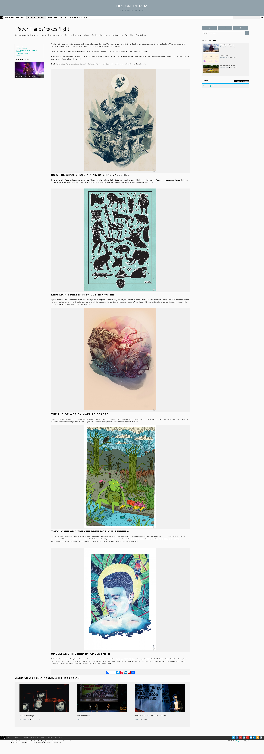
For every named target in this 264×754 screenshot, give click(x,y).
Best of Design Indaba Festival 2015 (26, 76)
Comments (19, 56)
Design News (24, 719)
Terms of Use (58, 737)
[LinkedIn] (125, 672)
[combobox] (246, 17)
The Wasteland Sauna (227, 45)
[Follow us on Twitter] (209, 28)
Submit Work (34, 737)
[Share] (133, 672)
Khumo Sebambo (22, 48)
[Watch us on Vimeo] (251, 737)
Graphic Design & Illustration (54, 678)
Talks (79, 719)
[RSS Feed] (257, 737)
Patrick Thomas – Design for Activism (150, 715)
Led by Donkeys (83, 715)
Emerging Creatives (14, 17)
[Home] (132, 7)
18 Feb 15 (22, 46)
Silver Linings (224, 55)
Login (43, 737)
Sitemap (49, 737)
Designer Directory (79, 17)
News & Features (36, 17)
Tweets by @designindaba (211, 86)
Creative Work (19, 53)
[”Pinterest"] (240, 28)
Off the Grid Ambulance (227, 66)
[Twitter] (118, 672)
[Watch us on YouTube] (247, 737)
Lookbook (27, 53)
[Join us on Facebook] (225, 28)
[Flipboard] (129, 672)
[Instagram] (244, 737)
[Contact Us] (261, 737)
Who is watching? (26, 715)
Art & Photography (21, 50)
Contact (17, 737)
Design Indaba (239, 741)
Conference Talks (57, 17)
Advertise (25, 737)
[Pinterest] (121, 672)
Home (2, 17)
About (9, 737)
